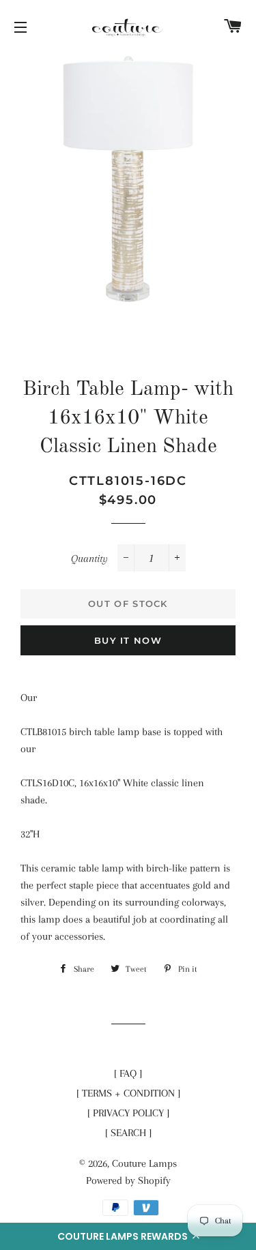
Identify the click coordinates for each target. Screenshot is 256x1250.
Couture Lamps (144, 1163)
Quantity (89, 558)
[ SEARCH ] (128, 1133)
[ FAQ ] (128, 1073)
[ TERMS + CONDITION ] (128, 1093)
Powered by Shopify (128, 1180)
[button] (128, 1236)
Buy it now (128, 640)
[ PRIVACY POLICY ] (128, 1113)
